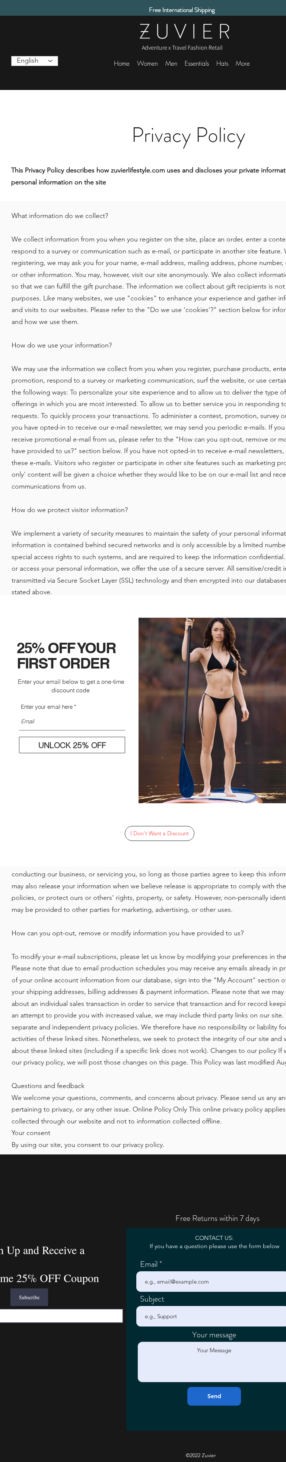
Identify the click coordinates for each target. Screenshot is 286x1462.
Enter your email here (47, 707)
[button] (159, 833)
